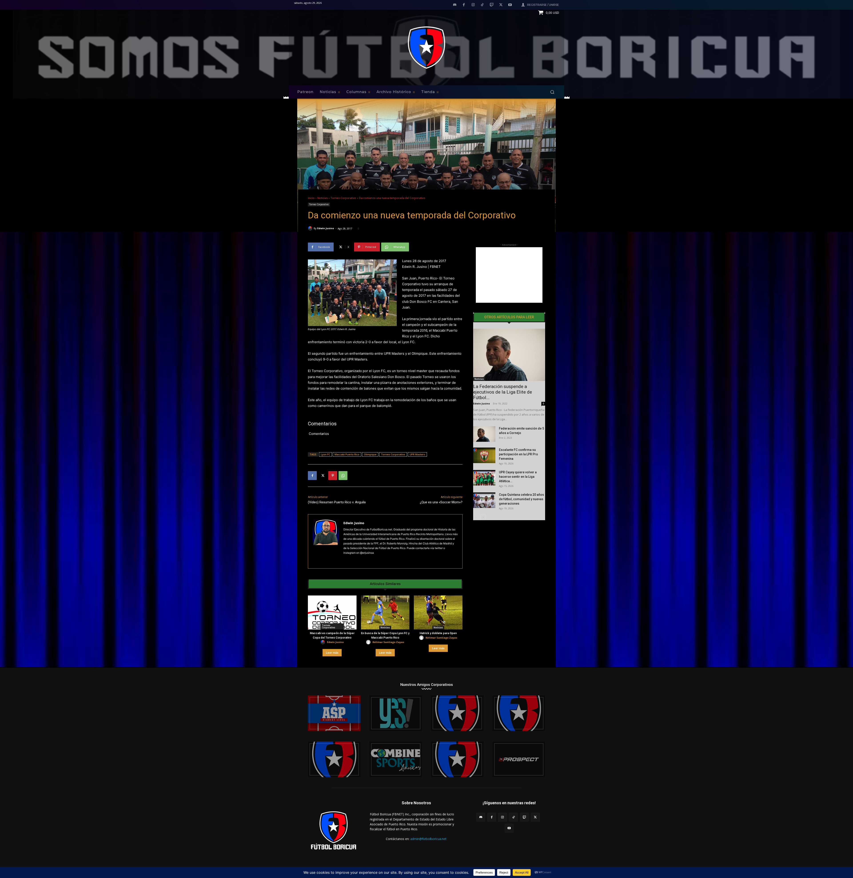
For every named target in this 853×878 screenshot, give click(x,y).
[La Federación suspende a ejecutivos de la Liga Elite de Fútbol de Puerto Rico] (509, 355)
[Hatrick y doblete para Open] (438, 612)
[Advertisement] (509, 275)
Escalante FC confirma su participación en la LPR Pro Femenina (518, 454)
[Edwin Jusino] (311, 228)
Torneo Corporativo (343, 198)
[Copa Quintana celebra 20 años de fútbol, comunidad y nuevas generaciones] (484, 500)
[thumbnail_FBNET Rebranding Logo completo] (457, 713)
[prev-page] (476, 517)
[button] (552, 92)
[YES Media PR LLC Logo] (395, 713)
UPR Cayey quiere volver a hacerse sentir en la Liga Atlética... (518, 476)
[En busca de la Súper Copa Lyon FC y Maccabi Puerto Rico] (385, 612)
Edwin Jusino (325, 228)
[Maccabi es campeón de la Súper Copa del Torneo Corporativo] (332, 612)
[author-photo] (323, 642)
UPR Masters (417, 454)
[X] (501, 5)
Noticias (322, 198)
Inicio (311, 198)
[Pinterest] (332, 475)
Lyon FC (325, 454)
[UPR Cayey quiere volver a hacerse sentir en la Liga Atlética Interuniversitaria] (484, 478)
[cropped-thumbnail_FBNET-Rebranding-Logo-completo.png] (518, 713)
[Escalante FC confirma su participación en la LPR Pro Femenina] (484, 455)
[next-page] (483, 517)
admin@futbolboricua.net (428, 839)
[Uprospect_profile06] (518, 759)
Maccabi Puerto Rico (347, 454)
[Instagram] (473, 5)
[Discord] (454, 5)
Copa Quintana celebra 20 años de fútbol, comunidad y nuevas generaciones (521, 499)
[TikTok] (482, 5)
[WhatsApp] (343, 475)
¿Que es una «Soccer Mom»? (441, 502)
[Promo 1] (334, 713)
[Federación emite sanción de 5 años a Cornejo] (484, 434)
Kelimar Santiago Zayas (388, 642)
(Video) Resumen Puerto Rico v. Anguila (337, 502)
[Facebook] (463, 5)
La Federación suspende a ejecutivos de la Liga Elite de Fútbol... (502, 392)
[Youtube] (510, 5)
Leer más (332, 652)
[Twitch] (491, 5)
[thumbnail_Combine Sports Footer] (395, 759)
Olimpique (370, 454)
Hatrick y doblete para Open (438, 633)
